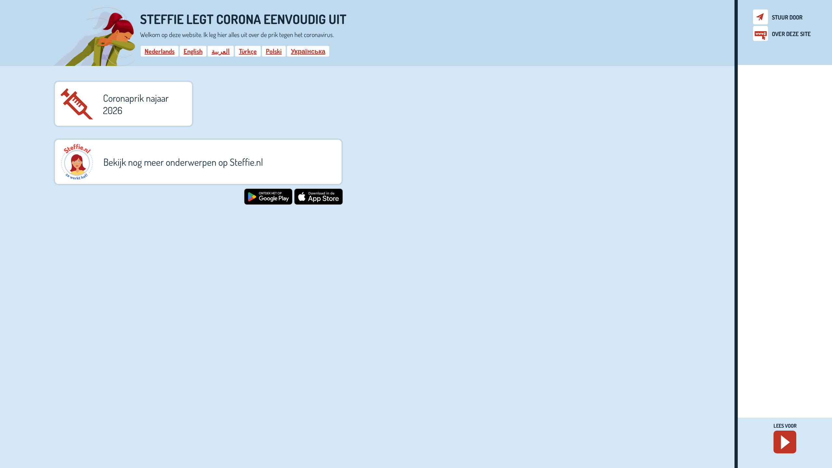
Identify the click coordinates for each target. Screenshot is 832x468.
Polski (274, 51)
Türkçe (248, 51)
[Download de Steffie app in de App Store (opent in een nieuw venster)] (318, 202)
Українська (308, 51)
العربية (221, 51)
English (193, 51)
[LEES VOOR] (785, 442)
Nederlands (160, 51)
